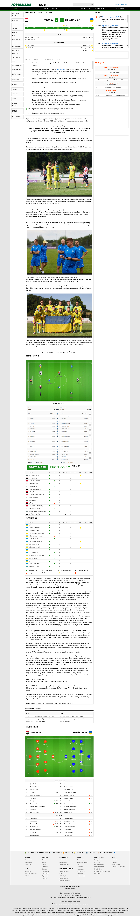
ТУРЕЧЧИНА (16, 57)
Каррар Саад (34, 486)
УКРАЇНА (15, 25)
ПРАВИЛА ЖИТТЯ (15, 104)
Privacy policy (116, 864)
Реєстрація (124, 4)
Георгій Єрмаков (68, 818)
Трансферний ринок (31, 873)
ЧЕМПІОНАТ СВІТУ (16, 14)
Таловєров (84, 48)
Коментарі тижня (82, 862)
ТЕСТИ (14, 99)
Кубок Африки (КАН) (66, 880)
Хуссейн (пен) (35, 37)
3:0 (114, 80)
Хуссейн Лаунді (34, 835)
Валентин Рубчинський (37, 555)
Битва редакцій (99, 864)
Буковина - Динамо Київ (110, 17)
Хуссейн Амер (34, 483)
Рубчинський (84, 37)
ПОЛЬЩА (15, 54)
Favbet (50, 210)
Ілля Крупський (34, 530)
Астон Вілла (108, 87)
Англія (44, 860)
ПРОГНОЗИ (15, 20)
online (27, 59)
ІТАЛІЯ (14, 36)
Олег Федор (33, 558)
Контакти (114, 860)
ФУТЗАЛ (14, 84)
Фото (83, 9)
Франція (44, 869)
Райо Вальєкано (120, 95)
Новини (31, 9)
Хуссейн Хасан (34, 475)
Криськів (85, 45)
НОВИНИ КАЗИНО (15, 111)
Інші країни (28, 871)
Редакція (114, 862)
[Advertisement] (111, 55)
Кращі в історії (98, 860)
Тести (78, 864)
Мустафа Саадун (35, 489)
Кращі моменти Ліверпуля (102, 871)
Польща (44, 878)
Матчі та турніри (50, 9)
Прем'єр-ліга (28, 860)
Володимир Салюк (36, 536)
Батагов (85, 50)
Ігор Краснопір (34, 564)
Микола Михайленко (36, 550)
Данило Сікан (34, 566)
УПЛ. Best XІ (98, 862)
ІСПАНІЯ (14, 32)
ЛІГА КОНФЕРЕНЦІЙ (17, 74)
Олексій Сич (34, 539)
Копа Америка (64, 878)
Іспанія (44, 862)
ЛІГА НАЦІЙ (16, 79)
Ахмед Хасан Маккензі (37, 494)
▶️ (67, 852)
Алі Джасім (33, 503)
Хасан (34, 48)
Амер (32, 45)
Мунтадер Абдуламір (35, 829)
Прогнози (80, 873)
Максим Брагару (35, 544)
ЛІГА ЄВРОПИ (16, 69)
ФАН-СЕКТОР (16, 116)
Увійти (117, 4)
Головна (15, 9)
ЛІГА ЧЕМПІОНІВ (17, 66)
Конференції (119, 9)
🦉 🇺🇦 (106, 852)
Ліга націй (63, 876)
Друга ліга (28, 864)
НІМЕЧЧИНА (16, 39)
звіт (58, 59)
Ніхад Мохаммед (35, 508)
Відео (69, 9)
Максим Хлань (34, 561)
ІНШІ (13, 61)
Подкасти (80, 867)
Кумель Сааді (33, 818)
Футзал (27, 876)
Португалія (45, 873)
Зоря (110, 72)
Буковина (109, 80)
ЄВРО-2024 (15, 94)
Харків (118, 72)
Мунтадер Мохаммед (36, 506)
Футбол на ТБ (99, 9)
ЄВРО (61, 873)
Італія (44, 864)
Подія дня (97, 873)
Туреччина (45, 876)
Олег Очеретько (35, 552)
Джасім (33, 39)
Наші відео (80, 869)
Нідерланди (45, 871)
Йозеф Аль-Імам (35, 481)
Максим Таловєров (36, 541)
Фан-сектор (80, 860)
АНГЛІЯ (14, 28)
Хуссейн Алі (34, 478)
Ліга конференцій (65, 864)
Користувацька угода (118, 867)
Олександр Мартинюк (37, 533)
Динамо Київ (119, 80)
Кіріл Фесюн (34, 525)
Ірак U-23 (48, 20)
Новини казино (81, 876)
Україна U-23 (72, 20)
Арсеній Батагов (35, 528)
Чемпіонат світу (64, 871)
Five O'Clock (98, 869)
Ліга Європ (63, 862)
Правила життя (99, 867)
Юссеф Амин (34, 497)
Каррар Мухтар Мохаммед (38, 511)
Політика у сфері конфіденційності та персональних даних (70, 904)
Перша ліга (28, 862)
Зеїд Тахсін (33, 492)
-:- (114, 87)
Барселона (109, 95)
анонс (36, 59)
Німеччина (45, 867)
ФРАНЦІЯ (15, 43)
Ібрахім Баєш (34, 500)
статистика (48, 59)
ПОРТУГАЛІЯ (16, 50)
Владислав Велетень (70, 826)
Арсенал (118, 87)
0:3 (114, 72)
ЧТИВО (14, 89)
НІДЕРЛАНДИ (16, 46)
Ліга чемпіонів (64, 860)
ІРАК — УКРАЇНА (59, 126)
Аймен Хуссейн (35, 514)
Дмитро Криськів (35, 547)
